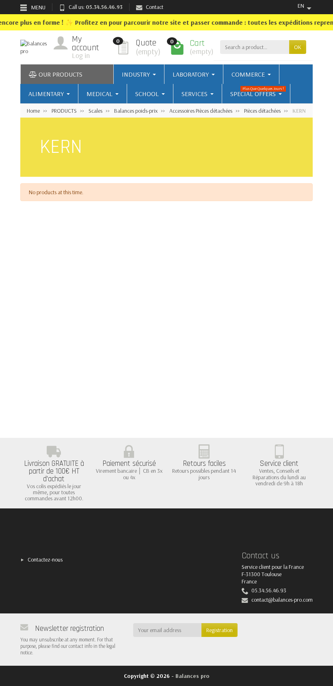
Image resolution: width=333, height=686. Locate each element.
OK (297, 47)
